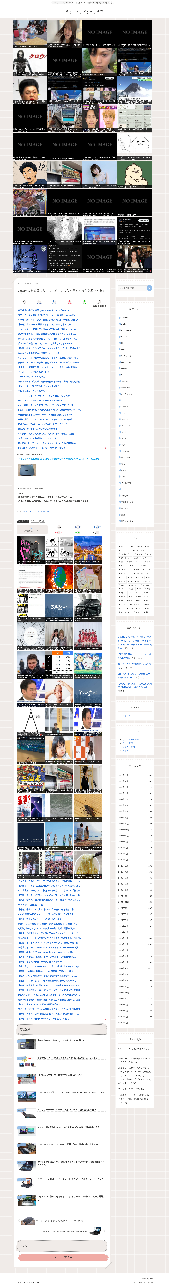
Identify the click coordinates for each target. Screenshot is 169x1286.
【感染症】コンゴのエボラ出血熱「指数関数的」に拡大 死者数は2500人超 (133, 1099)
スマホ (123, 432)
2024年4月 (135, 944)
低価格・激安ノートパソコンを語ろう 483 (37, 511)
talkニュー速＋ (127, 362)
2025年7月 (135, 854)
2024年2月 (135, 956)
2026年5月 (135, 793)
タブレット (125, 445)
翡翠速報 (126, 750)
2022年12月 (135, 986)
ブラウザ (124, 496)
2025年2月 (135, 884)
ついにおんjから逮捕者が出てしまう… (134, 1051)
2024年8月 (135, 920)
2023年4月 (135, 962)
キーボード (125, 407)
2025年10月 (135, 836)
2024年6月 (135, 932)
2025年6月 (135, 860)
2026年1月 (135, 817)
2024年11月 (135, 902)
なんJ (123, 470)
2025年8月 (135, 848)
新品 (43, 521)
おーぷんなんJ (127, 394)
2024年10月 (135, 908)
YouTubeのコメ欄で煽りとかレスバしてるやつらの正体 (134, 1060)
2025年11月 (135, 830)
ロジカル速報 (128, 747)
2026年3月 (135, 805)
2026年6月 (135, 787)
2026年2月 (135, 811)
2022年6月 (135, 1023)
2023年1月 (135, 980)
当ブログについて (148, 1279)
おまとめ (126, 716)
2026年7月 (135, 781)
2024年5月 (135, 938)
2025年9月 (135, 842)
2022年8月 (135, 1011)
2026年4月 (135, 799)
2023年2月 (135, 974)
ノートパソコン (24, 521)
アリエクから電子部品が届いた (132, 1089)
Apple (123, 324)
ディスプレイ (126, 451)
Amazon (35, 521)
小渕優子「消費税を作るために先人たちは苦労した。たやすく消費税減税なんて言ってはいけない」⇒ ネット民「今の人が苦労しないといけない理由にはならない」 (134, 1075)
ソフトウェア (126, 438)
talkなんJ (124, 349)
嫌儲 (123, 515)
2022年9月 (135, 1005)
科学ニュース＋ (127, 521)
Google (124, 337)
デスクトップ (126, 458)
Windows (124, 381)
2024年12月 (135, 896)
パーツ (123, 489)
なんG (123, 464)
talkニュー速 (126, 356)
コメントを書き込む (63, 1257)
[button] (99, 302)
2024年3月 (135, 950)
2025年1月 (135, 890)
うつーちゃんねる (130, 739)
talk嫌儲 (124, 368)
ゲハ (123, 413)
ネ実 (123, 477)
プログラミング (127, 502)
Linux (123, 343)
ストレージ (125, 426)
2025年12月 (135, 823)
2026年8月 (135, 775)
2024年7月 (135, 926)
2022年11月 (135, 992)
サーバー (124, 419)
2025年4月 (135, 872)
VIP (122, 375)
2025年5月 (135, 866)
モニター (124, 508)
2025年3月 (135, 878)
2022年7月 (135, 1017)
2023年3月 (135, 968)
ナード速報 (127, 743)
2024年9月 (135, 914)
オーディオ (125, 388)
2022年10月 (135, 998)
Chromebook (126, 330)
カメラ (123, 400)
